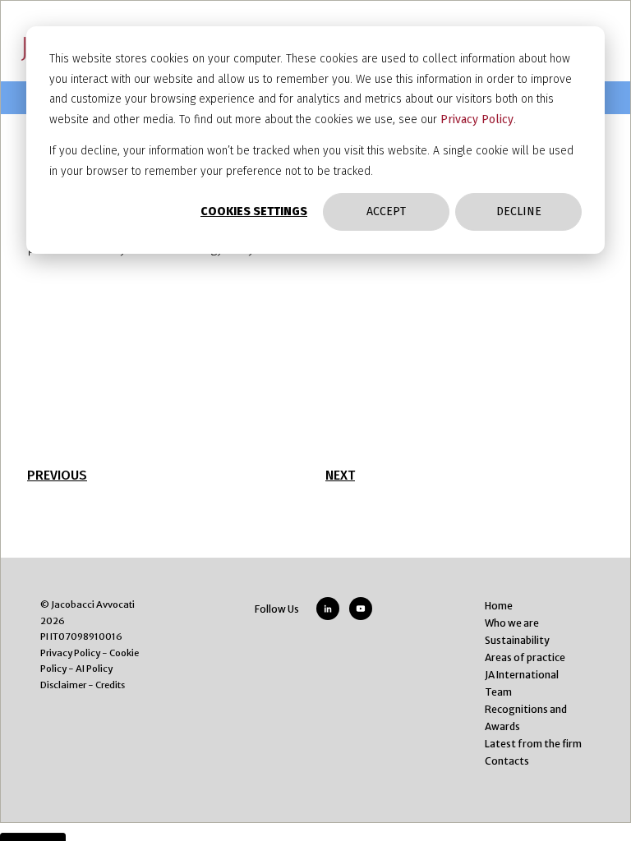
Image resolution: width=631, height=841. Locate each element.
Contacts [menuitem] (507, 761)
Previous (57, 475)
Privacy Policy (477, 119)
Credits (110, 685)
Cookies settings (253, 211)
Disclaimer (63, 685)
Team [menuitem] (498, 692)
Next (340, 475)
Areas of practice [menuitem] (525, 657)
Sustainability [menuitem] (517, 640)
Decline (518, 211)
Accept (386, 211)
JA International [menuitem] (522, 675)
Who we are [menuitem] (512, 623)
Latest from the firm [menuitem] (533, 744)
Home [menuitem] (499, 606)
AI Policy (94, 668)
